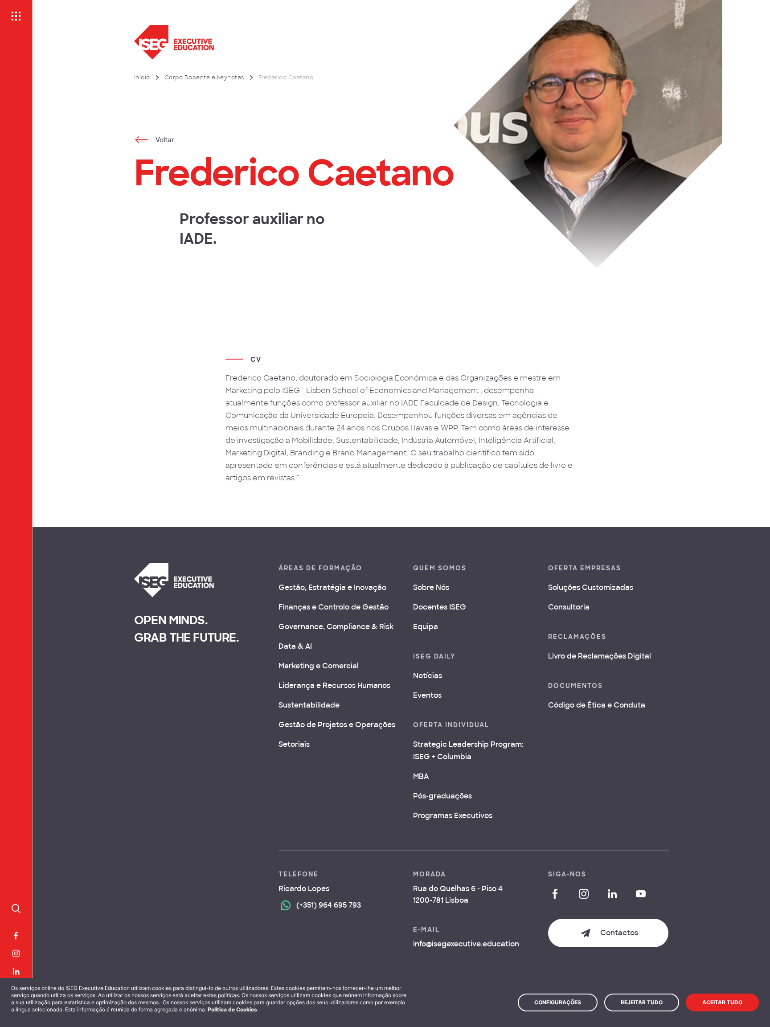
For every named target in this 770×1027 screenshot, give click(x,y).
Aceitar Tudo (722, 1002)
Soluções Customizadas (590, 587)
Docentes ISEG (439, 607)
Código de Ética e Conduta (596, 705)
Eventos (427, 695)
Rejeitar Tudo (642, 1002)
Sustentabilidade (309, 705)
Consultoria (569, 607)
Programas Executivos (452, 815)
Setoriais (294, 744)
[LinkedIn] (16, 971)
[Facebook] (16, 935)
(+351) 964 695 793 (328, 905)
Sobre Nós (431, 587)
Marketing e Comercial (319, 666)
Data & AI (295, 646)
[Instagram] (16, 953)
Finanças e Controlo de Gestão (334, 607)
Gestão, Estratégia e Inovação (332, 587)
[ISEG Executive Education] (310, 42)
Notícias (427, 675)
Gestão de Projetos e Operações (337, 724)
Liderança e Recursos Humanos (334, 685)
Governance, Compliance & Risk (336, 626)
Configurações (557, 1002)
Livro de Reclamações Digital (599, 656)
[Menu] (16, 16)
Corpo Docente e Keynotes (204, 77)
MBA (421, 776)
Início (142, 77)
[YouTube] (641, 894)
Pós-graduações (442, 796)
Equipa (425, 626)
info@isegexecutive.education (466, 944)
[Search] (16, 908)
